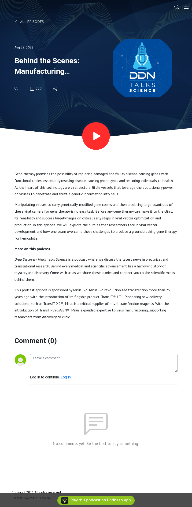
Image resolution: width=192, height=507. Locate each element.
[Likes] (16, 88)
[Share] (55, 88)
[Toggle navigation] (186, 6)
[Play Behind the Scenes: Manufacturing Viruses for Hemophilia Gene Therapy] (96, 136)
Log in (66, 377)
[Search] (177, 6)
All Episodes (31, 21)
